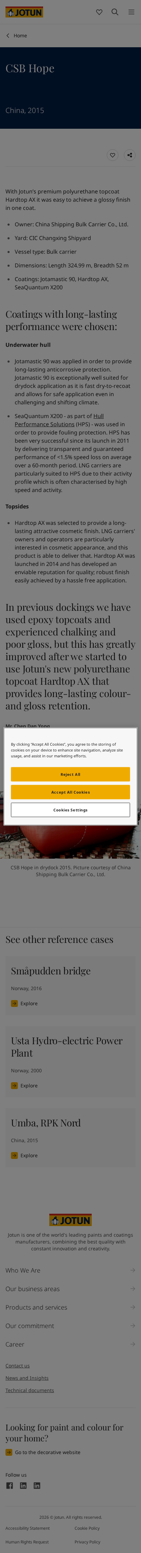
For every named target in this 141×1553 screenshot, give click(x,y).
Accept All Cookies (70, 792)
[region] (70, 777)
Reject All (70, 774)
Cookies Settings (70, 809)
